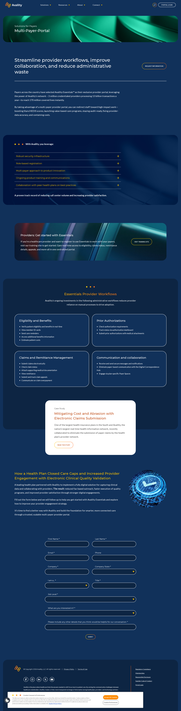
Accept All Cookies (110, 697)
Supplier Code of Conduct (143, 681)
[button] (7, 700)
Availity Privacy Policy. (55, 703)
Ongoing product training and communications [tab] (43, 178)
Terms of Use (82, 669)
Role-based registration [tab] (29, 163)
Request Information (154, 66)
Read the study (64, 445)
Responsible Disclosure (143, 677)
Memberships (140, 673)
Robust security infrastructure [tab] (32, 156)
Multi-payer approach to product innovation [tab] (40, 170)
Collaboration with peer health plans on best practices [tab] (46, 185)
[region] (75, 700)
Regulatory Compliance (143, 669)
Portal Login (167, 5)
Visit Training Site (141, 242)
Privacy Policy (69, 669)
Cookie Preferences (111, 702)
